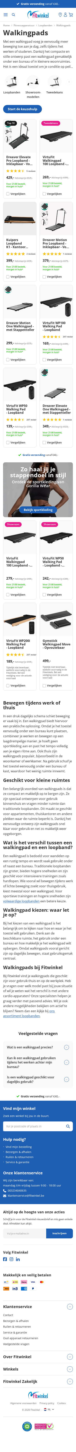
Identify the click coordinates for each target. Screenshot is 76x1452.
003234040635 (17, 1190)
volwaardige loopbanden (21, 901)
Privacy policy (47, 1403)
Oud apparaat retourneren (20, 1338)
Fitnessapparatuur (24, 25)
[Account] (65, 15)
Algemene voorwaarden (23, 1403)
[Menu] (5, 15)
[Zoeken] (13, 14)
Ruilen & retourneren (20, 1157)
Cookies (61, 1403)
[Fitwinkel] (38, 1395)
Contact (8, 1315)
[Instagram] (11, 1259)
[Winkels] (60, 15)
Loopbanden (45, 25)
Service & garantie (17, 1162)
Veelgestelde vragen (16, 1344)
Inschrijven (59, 1233)
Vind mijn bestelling (19, 1147)
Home (6, 25)
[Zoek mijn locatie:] (55, 15)
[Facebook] (5, 1259)
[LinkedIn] (18, 1259)
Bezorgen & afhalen (18, 1152)
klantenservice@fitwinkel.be (26, 1195)
